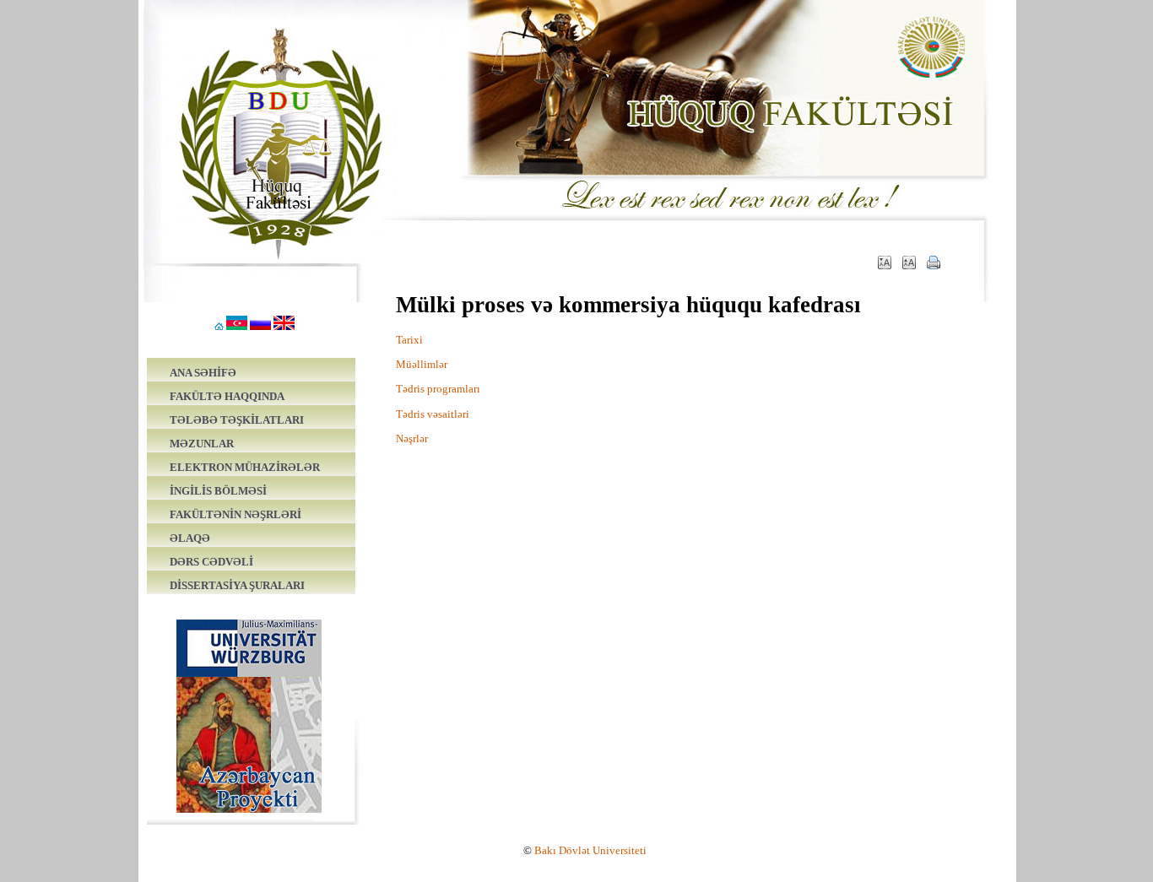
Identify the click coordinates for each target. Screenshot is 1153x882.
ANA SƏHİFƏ (203, 372)
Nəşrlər (412, 438)
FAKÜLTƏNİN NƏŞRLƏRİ (235, 514)
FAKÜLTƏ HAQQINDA (227, 396)
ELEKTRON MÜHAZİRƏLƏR (245, 467)
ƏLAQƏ (190, 538)
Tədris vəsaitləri (432, 414)
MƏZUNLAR (202, 443)
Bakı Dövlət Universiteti (590, 850)
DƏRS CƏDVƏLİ (211, 561)
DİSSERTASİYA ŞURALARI (237, 585)
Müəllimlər (421, 364)
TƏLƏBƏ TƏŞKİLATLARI (237, 420)
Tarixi (409, 339)
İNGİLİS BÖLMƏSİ (218, 490)
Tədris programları (438, 388)
